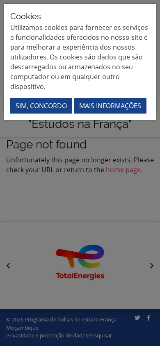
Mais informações (110, 105)
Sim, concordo (41, 105)
